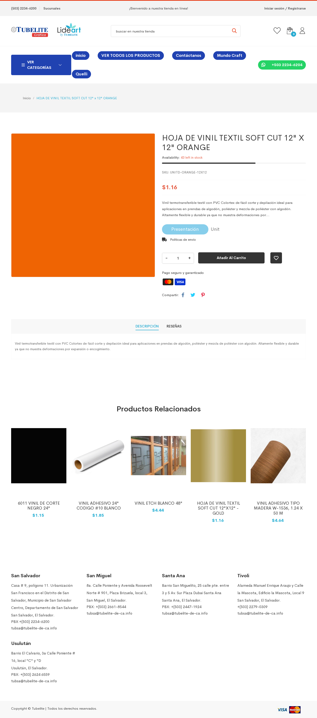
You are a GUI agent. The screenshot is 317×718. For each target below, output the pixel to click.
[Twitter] (193, 295)
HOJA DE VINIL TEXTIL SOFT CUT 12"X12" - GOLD (218, 508)
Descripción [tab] (147, 326)
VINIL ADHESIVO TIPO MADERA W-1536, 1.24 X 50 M (278, 508)
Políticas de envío (182, 239)
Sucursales (51, 8)
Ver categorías (39, 65)
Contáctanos (188, 55)
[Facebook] (182, 295)
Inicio (27, 98)
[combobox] (176, 31)
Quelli (81, 74)
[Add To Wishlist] (276, 257)
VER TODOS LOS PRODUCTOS (130, 55)
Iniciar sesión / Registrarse (285, 8)
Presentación (185, 229)
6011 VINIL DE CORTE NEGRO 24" (39, 506)
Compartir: (170, 295)
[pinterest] (203, 295)
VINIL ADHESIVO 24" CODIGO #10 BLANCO (99, 506)
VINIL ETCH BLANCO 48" (158, 503)
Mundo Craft (229, 55)
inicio (81, 55)
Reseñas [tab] (174, 326)
